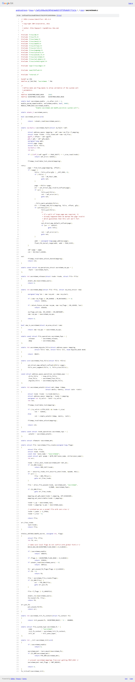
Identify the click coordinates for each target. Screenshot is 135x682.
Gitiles (13, 679)
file (59, 15)
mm (82, 10)
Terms (24, 679)
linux (31, 10)
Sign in (130, 3)
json (131, 679)
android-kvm (21, 10)
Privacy (18, 679)
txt (126, 679)
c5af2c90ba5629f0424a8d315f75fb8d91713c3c (55, 10)
